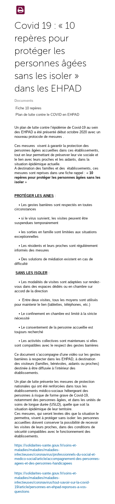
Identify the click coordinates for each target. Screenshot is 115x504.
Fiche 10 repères (28, 108)
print (19, 10)
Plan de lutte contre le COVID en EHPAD (47, 115)
